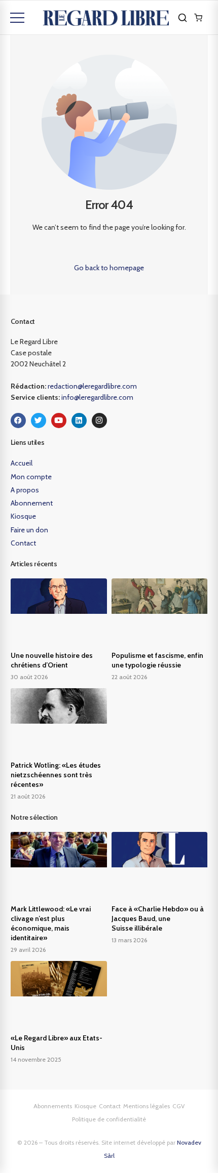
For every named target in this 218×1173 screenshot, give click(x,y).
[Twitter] (38, 420)
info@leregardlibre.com (97, 397)
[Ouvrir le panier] (198, 18)
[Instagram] (99, 420)
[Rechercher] (182, 18)
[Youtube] (58, 420)
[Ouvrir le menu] (17, 18)
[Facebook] (18, 420)
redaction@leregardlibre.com (92, 386)
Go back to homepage (109, 267)
